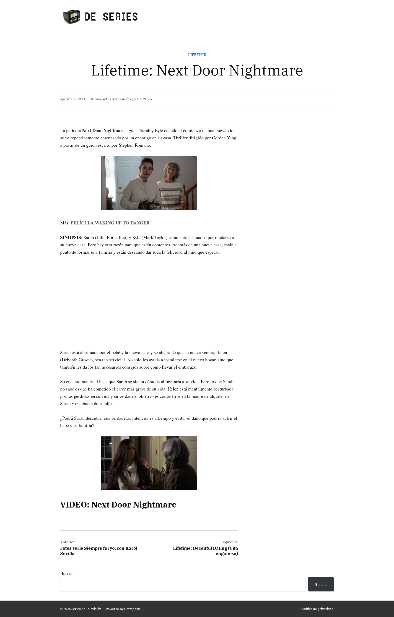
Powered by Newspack (123, 609)
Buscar (66, 573)
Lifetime (197, 54)
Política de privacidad (317, 609)
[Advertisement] (149, 295)
